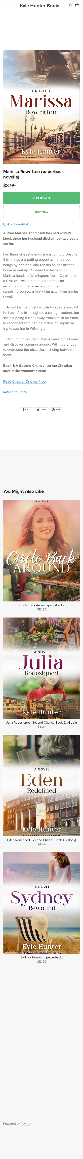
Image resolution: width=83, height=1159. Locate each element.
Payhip (25, 1124)
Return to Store (15, 392)
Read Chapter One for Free (24, 381)
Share (28, 409)
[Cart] (79, 5)
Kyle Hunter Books (40, 6)
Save (57, 409)
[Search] (71, 5)
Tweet (43, 409)
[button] (32, 1124)
